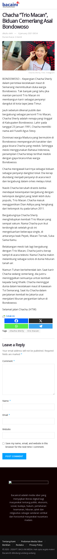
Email (6, 414)
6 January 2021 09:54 (28, 33)
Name (6, 400)
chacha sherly (17, 331)
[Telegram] (41, 326)
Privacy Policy (35, 544)
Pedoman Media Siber (32, 541)
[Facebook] (16, 320)
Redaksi (20, 544)
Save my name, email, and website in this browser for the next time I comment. (27, 445)
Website (6, 429)
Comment (8, 361)
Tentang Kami (9, 541)
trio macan (33, 331)
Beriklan (6, 544)
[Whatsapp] (16, 326)
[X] (41, 320)
